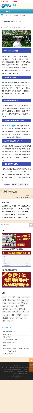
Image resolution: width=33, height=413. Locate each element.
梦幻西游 (22, 309)
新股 (12, 306)
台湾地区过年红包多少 (8, 217)
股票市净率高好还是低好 (10, 192)
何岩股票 (5, 345)
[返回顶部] (31, 369)
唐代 (18, 300)
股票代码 (26, 315)
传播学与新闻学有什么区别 (10, 342)
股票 (9, 51)
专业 (10, 297)
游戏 (9, 312)
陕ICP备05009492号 (24, 369)
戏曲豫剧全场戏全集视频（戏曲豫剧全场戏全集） (16, 348)
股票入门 (8, 1)
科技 (27, 312)
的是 (23, 312)
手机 (18, 303)
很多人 (13, 303)
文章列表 (7, 15)
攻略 (4, 306)
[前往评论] (31, 365)
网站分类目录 (28, 367)
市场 (9, 303)
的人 (18, 312)
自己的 (5, 318)
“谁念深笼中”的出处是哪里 (25, 217)
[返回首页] (31, 360)
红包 (4, 315)
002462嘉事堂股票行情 (8, 212)
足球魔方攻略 (21, 215)
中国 (14, 297)
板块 (16, 309)
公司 (4, 300)
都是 (8, 321)
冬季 (14, 300)
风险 (13, 321)
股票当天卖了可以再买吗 (22, 197)
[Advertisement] (16, 396)
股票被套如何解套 (8, 334)
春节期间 (5, 309)
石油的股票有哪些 (8, 354)
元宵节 (27, 297)
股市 (12, 315)
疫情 (14, 312)
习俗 (19, 297)
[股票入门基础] (16, 6)
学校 (27, 300)
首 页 (2, 1)
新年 (8, 306)
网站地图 (12, 369)
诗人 (17, 318)
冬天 (9, 300)
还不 (4, 321)
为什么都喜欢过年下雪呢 (9, 206)
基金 (23, 300)
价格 (23, 297)
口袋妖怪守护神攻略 (7, 209)
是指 (10, 82)
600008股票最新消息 (23, 209)
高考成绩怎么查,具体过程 (25, 206)
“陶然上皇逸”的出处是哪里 (25, 212)
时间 (16, 306)
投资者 (24, 302)
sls (6, 27)
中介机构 (10, 126)
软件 (25, 318)
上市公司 (5, 297)
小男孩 (16, 377)
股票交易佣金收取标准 (9, 331)
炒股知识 (15, 1)
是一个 (11, 309)
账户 (21, 318)
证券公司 (12, 318)
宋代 (4, 303)
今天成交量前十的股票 (8, 215)
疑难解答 (17, 369)
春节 (22, 306)
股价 (8, 315)
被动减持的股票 (7, 337)
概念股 (4, 312)
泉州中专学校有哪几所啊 (9, 351)
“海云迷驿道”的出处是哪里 (10, 340)
